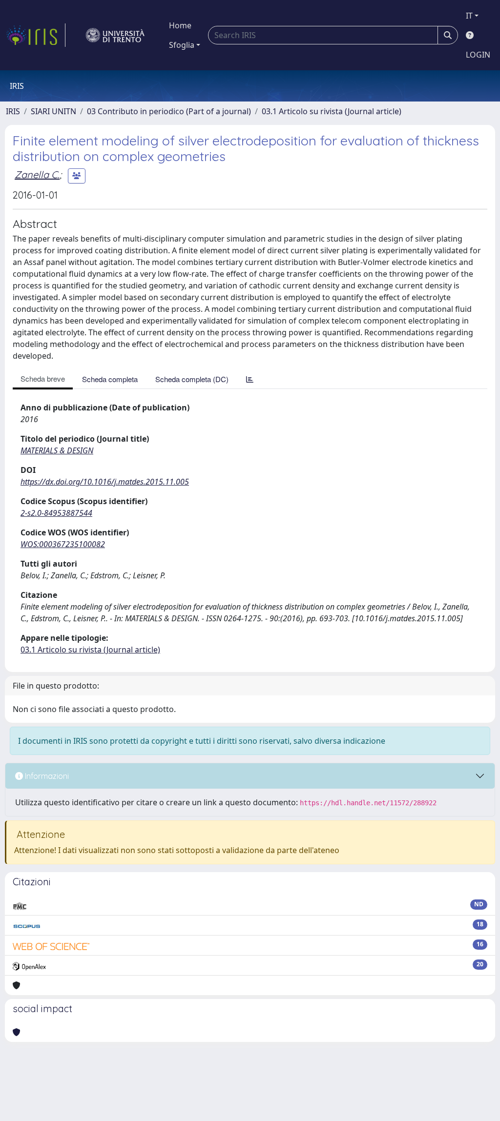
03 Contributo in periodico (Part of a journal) (169, 111)
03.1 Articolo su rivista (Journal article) (331, 111)
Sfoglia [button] (181, 45)
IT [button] (469, 15)
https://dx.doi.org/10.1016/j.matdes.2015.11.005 (105, 481)
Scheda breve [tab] (43, 378)
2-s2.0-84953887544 (56, 513)
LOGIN (478, 54)
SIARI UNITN (53, 111)
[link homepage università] (115, 35)
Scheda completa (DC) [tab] (192, 379)
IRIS (13, 111)
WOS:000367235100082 (63, 544)
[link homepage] (35, 35)
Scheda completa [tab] (110, 379)
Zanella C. (37, 174)
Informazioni (46, 776)
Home (180, 25)
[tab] (250, 378)
